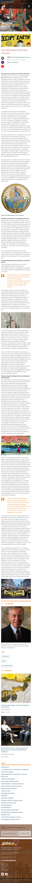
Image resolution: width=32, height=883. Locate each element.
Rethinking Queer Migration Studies (12, 812)
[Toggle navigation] (29, 6)
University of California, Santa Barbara (7, 1)
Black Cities (4, 776)
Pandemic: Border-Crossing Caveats (11, 800)
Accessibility (4, 866)
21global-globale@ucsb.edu (9, 857)
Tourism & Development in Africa (11, 817)
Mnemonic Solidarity (7, 798)
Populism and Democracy (8, 803)
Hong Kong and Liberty (8, 793)
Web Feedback (5, 870)
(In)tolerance (5, 767)
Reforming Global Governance (21, 57)
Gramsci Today (5, 791)
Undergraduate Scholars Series (10, 819)
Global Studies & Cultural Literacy (11, 786)
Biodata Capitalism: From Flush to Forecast (14, 774)
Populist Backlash (6, 805)
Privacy (3, 868)
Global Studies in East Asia (9, 788)
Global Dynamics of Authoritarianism (12, 784)
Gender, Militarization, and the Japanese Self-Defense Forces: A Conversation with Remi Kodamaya (15, 749)
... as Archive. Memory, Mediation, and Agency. (15, 769)
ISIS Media (4, 795)
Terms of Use (4, 864)
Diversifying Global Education (10, 781)
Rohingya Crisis (5, 814)
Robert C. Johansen (12, 62)
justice (4, 661)
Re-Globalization (6, 807)
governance (5, 656)
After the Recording (7, 772)
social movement (7, 665)
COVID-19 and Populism (8, 779)
